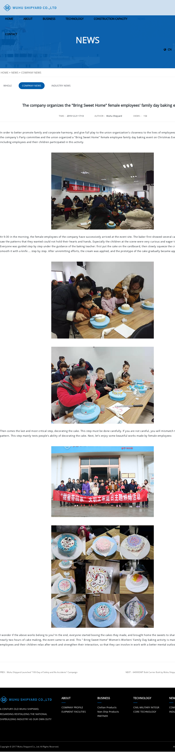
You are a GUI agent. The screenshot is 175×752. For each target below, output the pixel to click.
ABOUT (27, 19)
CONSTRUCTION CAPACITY (110, 19)
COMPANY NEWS (31, 72)
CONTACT (11, 34)
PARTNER (102, 716)
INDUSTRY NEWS (61, 85)
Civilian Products (107, 707)
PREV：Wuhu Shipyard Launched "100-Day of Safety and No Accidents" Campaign (38, 672)
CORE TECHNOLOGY (144, 711)
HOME (9, 19)
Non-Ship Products (108, 711)
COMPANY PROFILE (72, 707)
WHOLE (7, 85)
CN (170, 49)
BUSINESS (49, 19)
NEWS (141, 19)
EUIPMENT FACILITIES (74, 711)
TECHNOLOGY (75, 19)
